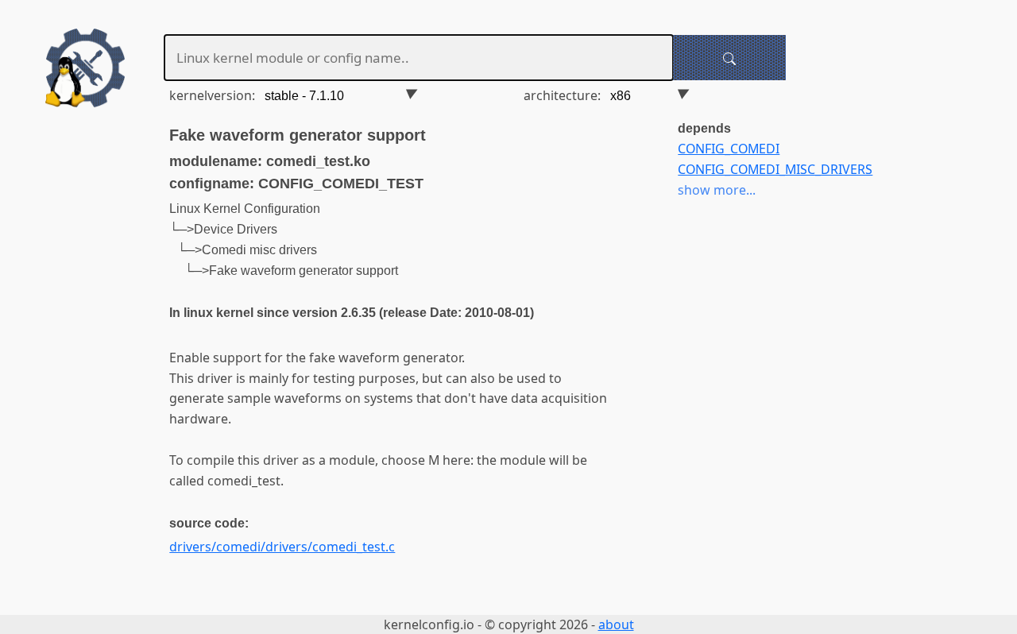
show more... (717, 190)
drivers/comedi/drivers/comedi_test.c (282, 546)
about (616, 624)
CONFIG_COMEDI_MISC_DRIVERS (775, 169)
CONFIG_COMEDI (728, 148)
